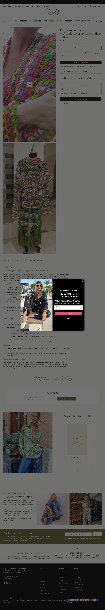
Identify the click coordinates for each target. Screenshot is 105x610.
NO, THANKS (68, 318)
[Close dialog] (83, 280)
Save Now (68, 313)
